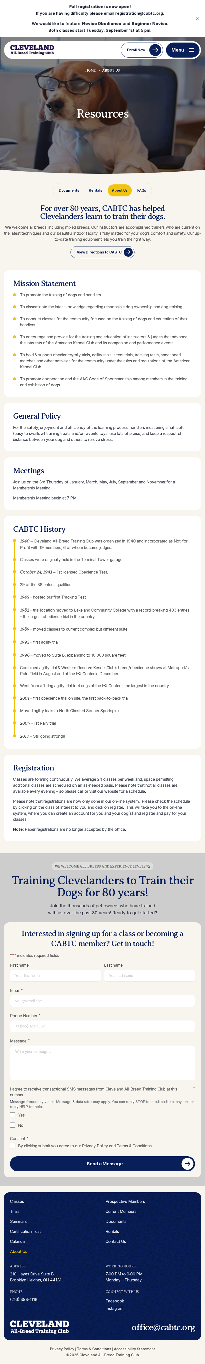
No (21, 1125)
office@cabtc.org (163, 1327)
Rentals (95, 190)
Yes (21, 1115)
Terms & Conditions (134, 1145)
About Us (120, 190)
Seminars (18, 1221)
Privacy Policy (95, 1145)
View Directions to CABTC (99, 252)
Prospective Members (125, 1201)
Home (90, 70)
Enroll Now (136, 50)
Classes (17, 1201)
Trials (15, 1211)
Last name (113, 965)
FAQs (141, 190)
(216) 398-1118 (24, 1299)
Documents (69, 190)
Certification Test (25, 1231)
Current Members (121, 1211)
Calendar (18, 1241)
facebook (115, 1300)
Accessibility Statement (134, 1349)
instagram (115, 1308)
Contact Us (116, 1241)
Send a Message (104, 1163)
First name (19, 965)
